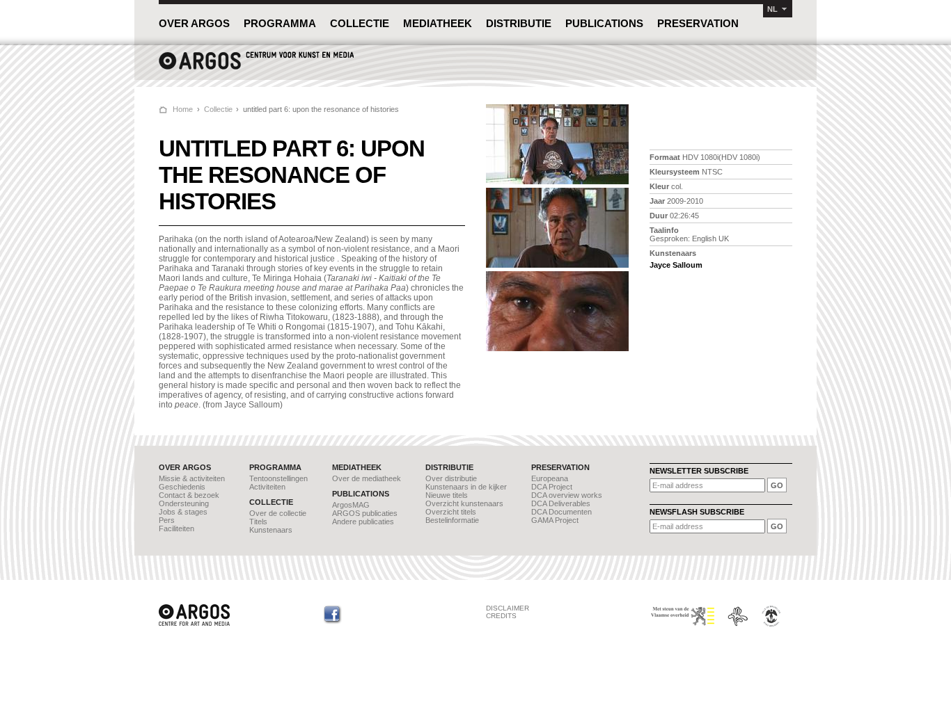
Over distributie (451, 478)
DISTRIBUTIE (518, 23)
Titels (258, 521)
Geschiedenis (182, 487)
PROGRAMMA (280, 23)
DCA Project (551, 487)
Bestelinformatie (452, 520)
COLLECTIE (359, 23)
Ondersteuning (184, 503)
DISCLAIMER (507, 608)
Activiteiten (267, 487)
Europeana (549, 478)
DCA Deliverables (560, 503)
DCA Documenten (561, 512)
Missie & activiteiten (192, 478)
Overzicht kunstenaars (464, 503)
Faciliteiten (176, 528)
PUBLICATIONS (604, 23)
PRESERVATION (698, 23)
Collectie (218, 109)
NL (772, 9)
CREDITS (501, 616)
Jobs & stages (183, 512)
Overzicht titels (450, 512)
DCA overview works (566, 495)
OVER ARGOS (194, 23)
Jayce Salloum (676, 265)
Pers (167, 520)
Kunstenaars (270, 530)
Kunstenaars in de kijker (466, 487)
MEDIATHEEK (437, 23)
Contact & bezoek (189, 495)
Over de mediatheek (366, 478)
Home (183, 109)
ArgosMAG (351, 505)
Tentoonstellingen (278, 478)
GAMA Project (555, 520)
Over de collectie (277, 513)
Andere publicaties (363, 521)
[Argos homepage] (256, 68)
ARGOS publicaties (365, 513)
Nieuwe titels (446, 495)
